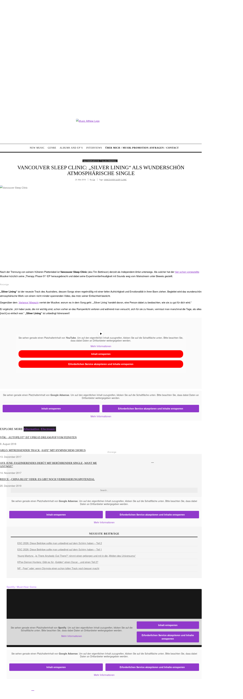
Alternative (91, 161)
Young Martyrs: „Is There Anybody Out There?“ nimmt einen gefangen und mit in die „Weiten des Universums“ (76, 555)
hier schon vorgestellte (187, 271)
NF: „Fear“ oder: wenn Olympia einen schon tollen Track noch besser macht (58, 568)
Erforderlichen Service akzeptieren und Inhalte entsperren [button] (100, 364)
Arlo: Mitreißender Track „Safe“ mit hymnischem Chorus (43, 450)
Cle (93, 179)
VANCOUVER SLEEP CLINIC (115, 179)
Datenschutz (124, 689)
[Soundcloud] (25, 689)
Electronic (109, 161)
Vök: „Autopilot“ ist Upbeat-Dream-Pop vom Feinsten (38, 437)
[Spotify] (33, 689)
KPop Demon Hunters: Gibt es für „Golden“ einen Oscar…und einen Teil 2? (57, 562)
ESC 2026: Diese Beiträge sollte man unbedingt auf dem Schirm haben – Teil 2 (59, 543)
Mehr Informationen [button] (101, 346)
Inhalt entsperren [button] (101, 354)
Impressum (109, 689)
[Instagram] (18, 689)
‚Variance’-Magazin (28, 302)
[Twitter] (10, 689)
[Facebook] (3, 689)
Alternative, (32, 429)
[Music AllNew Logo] (101, 129)
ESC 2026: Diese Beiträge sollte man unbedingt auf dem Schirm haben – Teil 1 (59, 549)
